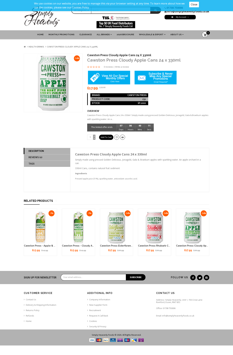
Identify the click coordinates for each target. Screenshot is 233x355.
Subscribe (136, 277)
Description (36, 151)
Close (194, 4)
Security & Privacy (97, 326)
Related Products (38, 200)
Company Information (99, 299)
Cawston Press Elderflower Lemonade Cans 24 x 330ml (132, 245)
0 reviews (108, 66)
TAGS (32, 163)
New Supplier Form (98, 304)
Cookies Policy (80, 7)
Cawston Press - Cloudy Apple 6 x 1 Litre (86, 245)
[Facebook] (193, 277)
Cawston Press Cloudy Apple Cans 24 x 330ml (72, 47)
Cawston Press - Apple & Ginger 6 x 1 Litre (49, 245)
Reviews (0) (35, 157)
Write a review (122, 66)
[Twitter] (199, 277)
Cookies (93, 321)
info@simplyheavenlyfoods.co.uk (188, 11)
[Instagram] (206, 277)
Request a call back (98, 315)
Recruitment (95, 310)
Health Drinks (36, 47)
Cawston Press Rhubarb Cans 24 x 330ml (162, 245)
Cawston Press (137, 95)
